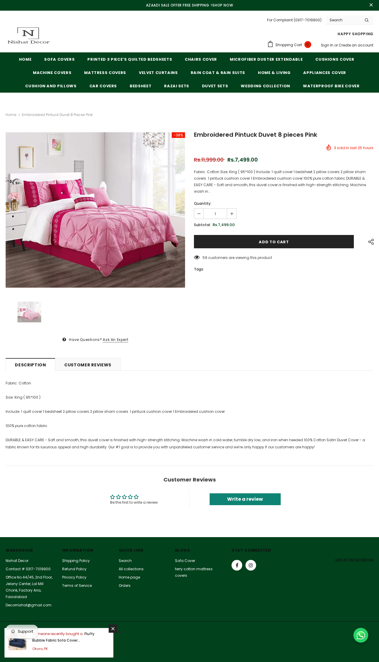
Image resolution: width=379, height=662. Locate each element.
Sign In (327, 45)
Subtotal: (202, 224)
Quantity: (202, 203)
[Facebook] (237, 565)
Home (11, 114)
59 (205, 257)
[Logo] (28, 36)
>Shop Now (221, 5)
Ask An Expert (115, 339)
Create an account (356, 45)
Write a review (245, 499)
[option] (95, 210)
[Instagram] (250, 565)
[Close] (113, 628)
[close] (371, 5)
